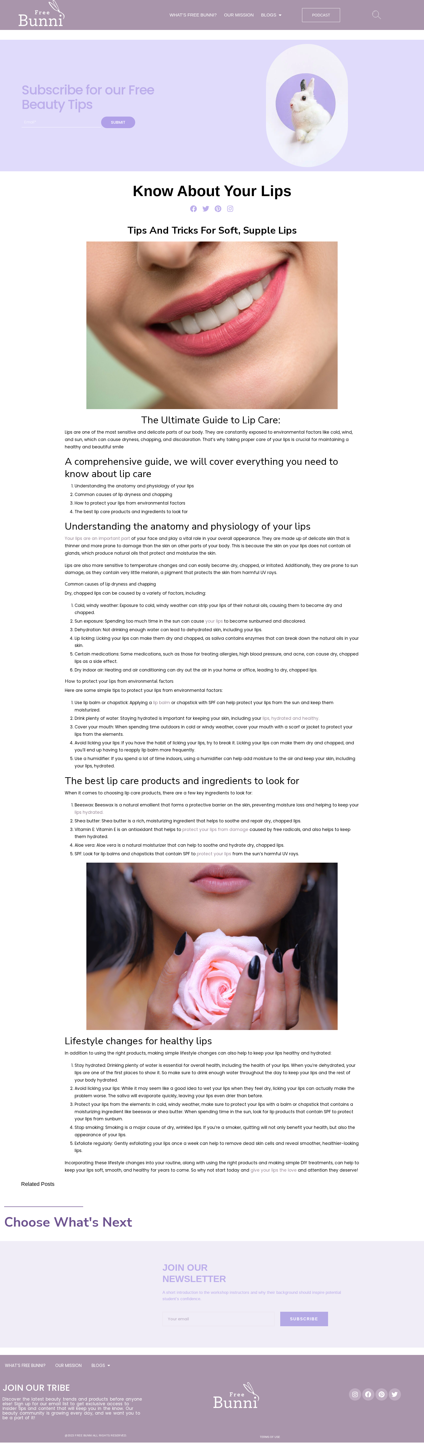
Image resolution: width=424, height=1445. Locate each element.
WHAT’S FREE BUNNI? (193, 15)
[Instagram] (355, 1394)
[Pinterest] (381, 1394)
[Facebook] (368, 1394)
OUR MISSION (239, 15)
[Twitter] (395, 1394)
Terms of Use (270, 1436)
